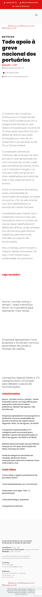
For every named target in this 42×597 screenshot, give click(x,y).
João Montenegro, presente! (15, 499)
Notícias (8, 36)
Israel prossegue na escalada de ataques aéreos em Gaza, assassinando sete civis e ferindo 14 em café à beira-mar (20, 459)
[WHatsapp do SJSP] (9, 28)
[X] (22, 22)
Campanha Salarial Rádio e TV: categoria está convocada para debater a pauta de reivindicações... (21, 382)
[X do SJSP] (14, 26)
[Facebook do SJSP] (3, 26)
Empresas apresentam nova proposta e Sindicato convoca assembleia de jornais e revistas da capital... (20, 344)
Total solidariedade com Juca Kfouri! (19, 484)
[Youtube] (26, 22)
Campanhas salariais (12, 506)
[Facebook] (16, 22)
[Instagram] (19, 22)
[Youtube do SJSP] (27, 26)
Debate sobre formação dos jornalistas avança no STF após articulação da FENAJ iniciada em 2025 (20, 446)
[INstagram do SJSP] (6, 26)
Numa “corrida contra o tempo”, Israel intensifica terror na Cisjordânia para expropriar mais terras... (17, 306)
